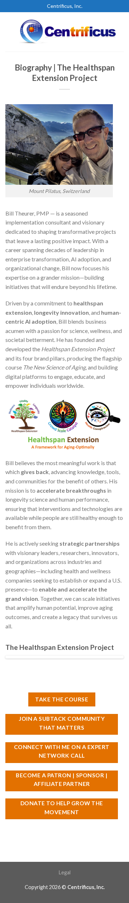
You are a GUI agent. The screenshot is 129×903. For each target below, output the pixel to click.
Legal (65, 872)
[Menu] (9, 31)
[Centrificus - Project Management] (68, 31)
